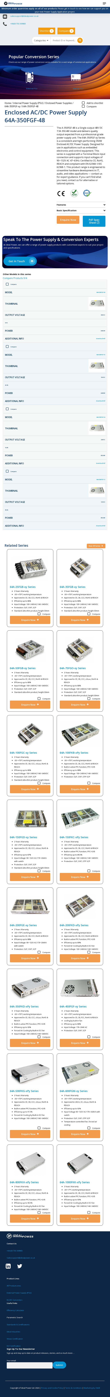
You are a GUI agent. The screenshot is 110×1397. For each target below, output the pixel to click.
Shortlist (46, 30)
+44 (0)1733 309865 (15, 1250)
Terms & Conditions (73, 1388)
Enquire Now (68, 219)
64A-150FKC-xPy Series (74, 837)
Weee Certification (15, 1339)
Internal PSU (78, 88)
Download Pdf (100, 338)
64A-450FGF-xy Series (73, 1006)
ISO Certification (14, 1346)
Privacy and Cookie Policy (52, 1388)
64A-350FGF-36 (100, 292)
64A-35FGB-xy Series (72, 587)
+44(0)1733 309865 (18, 23)
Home (8, 103)
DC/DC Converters (14, 1300)
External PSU (31, 88)
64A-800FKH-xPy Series (24, 1182)
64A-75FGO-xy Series (73, 668)
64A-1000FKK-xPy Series (75, 1182)
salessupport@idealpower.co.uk (24, 16)
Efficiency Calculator (15, 1310)
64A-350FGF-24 (100, 417)
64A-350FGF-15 (100, 355)
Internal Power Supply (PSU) (28, 103)
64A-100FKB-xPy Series (74, 752)
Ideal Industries (13, 1331)
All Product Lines (14, 1285)
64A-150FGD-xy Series (23, 837)
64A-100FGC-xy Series (23, 752)
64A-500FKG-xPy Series (24, 1091)
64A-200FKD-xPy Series (74, 925)
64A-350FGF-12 (100, 479)
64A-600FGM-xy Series (74, 1091)
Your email (11, 1360)
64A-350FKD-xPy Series (24, 1006)
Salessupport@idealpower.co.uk (21, 1258)
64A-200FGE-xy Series (23, 925)
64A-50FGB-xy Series (23, 668)
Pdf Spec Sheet (94, 221)
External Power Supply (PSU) (19, 1293)
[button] (104, 3)
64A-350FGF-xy (12, 106)
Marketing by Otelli (92, 1388)
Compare (65, 30)
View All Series (95, 546)
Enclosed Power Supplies (58, 103)
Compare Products (15, 278)
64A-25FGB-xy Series (23, 587)
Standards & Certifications (18, 1324)
